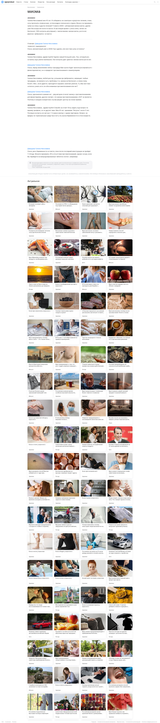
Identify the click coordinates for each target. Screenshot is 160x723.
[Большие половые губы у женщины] (40, 198)
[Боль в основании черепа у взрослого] (93, 599)
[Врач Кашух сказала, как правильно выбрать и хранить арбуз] (120, 706)
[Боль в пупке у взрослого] (93, 492)
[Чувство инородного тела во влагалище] (93, 332)
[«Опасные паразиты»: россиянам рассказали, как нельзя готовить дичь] (93, 305)
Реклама (14, 721)
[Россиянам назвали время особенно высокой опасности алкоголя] (66, 385)
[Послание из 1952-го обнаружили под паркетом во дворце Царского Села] (66, 198)
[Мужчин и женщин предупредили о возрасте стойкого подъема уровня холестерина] (40, 519)
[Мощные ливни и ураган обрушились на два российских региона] (66, 519)
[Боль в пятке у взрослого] (66, 572)
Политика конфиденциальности (149, 721)
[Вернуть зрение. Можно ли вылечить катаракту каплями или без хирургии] (40, 492)
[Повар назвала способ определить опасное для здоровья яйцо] (120, 225)
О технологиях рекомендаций (133, 721)
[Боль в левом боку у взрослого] (40, 572)
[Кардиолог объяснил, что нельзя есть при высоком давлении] (120, 332)
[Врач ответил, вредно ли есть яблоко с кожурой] (120, 278)
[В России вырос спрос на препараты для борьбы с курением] (93, 278)
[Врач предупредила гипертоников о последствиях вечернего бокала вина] (66, 652)
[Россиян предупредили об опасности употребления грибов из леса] (120, 358)
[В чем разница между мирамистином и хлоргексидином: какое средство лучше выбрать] (66, 412)
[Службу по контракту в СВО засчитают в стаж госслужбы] (40, 679)
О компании (8, 721)
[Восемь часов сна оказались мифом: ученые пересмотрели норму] (120, 412)
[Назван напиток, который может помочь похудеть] (93, 438)
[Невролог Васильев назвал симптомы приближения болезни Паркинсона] (40, 652)
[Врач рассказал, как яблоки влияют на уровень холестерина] (120, 198)
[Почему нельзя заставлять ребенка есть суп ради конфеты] (93, 251)
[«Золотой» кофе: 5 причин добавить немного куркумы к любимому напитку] (120, 599)
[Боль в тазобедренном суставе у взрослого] (66, 278)
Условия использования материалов (106, 721)
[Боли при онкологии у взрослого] (40, 305)
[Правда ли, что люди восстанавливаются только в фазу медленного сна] (40, 599)
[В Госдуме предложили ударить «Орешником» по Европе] (120, 251)
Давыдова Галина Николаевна (46, 43)
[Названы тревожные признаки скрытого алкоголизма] (66, 492)
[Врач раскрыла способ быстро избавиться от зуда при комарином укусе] (40, 465)
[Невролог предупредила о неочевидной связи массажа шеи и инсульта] (93, 412)
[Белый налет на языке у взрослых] (93, 572)
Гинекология (40, 7)
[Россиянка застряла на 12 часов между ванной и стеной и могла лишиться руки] (93, 545)
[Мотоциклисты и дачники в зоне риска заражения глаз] (66, 599)
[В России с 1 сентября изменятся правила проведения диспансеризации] (66, 332)
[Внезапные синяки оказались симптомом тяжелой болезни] (66, 225)
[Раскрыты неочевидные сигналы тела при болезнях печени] (40, 225)
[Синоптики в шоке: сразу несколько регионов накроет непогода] (66, 438)
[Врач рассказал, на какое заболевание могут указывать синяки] (93, 225)
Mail (3, 721)
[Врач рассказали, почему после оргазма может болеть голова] (120, 305)
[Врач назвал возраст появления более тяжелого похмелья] (93, 385)
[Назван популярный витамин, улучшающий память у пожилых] (93, 652)
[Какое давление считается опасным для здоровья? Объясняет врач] (93, 198)
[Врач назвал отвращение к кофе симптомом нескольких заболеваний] (120, 465)
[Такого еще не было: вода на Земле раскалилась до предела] (40, 278)
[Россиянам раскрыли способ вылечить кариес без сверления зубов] (120, 679)
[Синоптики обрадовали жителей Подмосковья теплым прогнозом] (66, 706)
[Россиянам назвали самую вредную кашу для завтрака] (66, 251)
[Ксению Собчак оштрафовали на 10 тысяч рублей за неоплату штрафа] (120, 438)
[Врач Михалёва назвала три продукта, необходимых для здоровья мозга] (40, 251)
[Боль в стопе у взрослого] (40, 438)
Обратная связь (120, 721)
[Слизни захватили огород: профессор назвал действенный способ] (93, 358)
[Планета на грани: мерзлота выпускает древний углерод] (120, 519)
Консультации (31, 7)
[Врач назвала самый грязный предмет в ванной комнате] (120, 385)
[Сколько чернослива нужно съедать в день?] (66, 305)
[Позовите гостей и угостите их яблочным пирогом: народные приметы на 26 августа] (66, 625)
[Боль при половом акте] (93, 465)
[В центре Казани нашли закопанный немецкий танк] (40, 385)
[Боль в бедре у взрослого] (66, 545)
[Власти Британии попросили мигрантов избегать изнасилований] (40, 358)
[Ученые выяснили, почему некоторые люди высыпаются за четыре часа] (93, 519)
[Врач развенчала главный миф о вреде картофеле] (120, 572)
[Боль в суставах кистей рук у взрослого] (40, 412)
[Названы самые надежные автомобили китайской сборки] (40, 625)
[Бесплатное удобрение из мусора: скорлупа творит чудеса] (66, 465)
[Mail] (2, 2)
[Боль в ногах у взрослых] (40, 545)
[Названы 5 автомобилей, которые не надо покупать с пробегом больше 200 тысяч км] (120, 545)
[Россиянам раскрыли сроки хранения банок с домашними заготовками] (93, 706)
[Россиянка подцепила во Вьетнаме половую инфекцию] (40, 706)
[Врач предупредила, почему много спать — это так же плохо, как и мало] (40, 332)
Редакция (94, 721)
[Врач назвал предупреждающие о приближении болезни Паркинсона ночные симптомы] (93, 625)
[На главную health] (9, 2)
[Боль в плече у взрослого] (66, 679)
